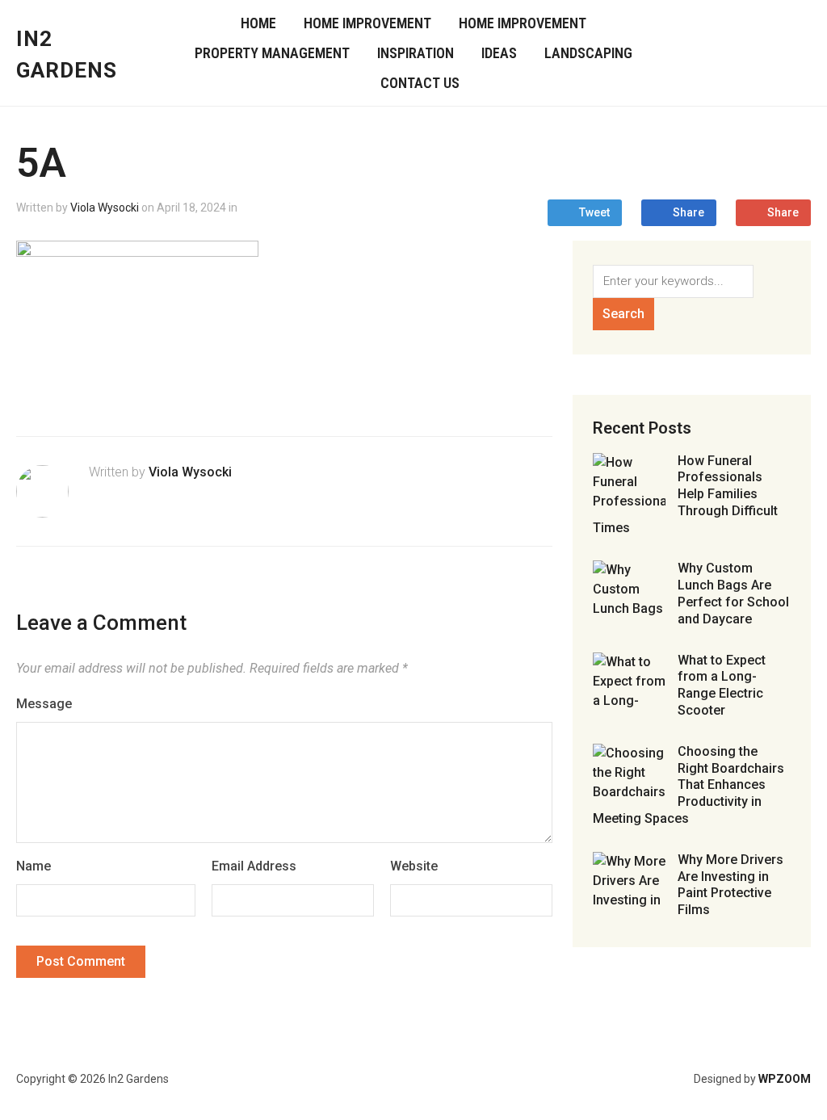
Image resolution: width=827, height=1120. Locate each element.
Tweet (594, 212)
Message (44, 703)
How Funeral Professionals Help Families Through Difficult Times (685, 494)
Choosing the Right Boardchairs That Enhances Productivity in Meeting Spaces (688, 785)
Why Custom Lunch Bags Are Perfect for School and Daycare (733, 593)
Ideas (499, 52)
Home (258, 23)
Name (33, 866)
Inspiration (415, 52)
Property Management (272, 52)
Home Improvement (367, 23)
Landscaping (588, 52)
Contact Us (420, 82)
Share (688, 212)
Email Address (254, 866)
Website (414, 866)
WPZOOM (784, 1078)
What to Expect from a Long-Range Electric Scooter (722, 685)
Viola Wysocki (104, 207)
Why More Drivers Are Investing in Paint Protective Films (730, 884)
